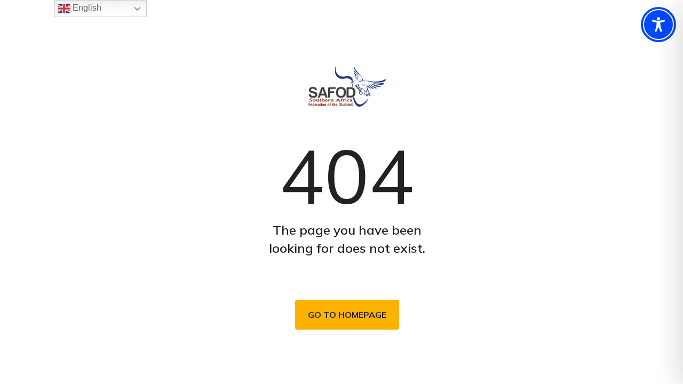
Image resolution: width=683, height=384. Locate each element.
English (85, 7)
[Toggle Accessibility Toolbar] (658, 24)
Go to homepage (347, 314)
